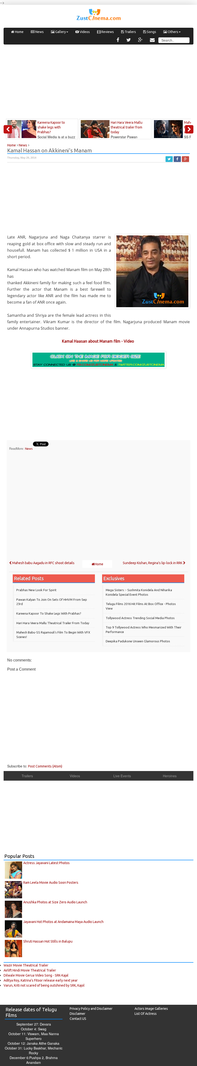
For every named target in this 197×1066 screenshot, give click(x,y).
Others (172, 32)
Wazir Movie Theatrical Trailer (26, 965)
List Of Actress (146, 1014)
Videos (84, 32)
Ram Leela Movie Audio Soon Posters (50, 882)
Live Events (122, 775)
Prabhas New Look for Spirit (36, 590)
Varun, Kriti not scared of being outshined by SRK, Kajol (44, 985)
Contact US (78, 1019)
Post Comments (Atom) (45, 766)
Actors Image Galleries (151, 1008)
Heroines (170, 775)
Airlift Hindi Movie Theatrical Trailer (30, 970)
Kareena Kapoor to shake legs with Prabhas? (48, 613)
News (39, 32)
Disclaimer (77, 1014)
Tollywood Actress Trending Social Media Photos (140, 618)
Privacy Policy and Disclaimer (91, 1008)
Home (19, 32)
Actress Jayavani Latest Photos (46, 863)
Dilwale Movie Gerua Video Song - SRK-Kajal (36, 975)
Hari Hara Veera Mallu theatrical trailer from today (52, 623)
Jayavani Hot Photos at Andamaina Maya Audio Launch (63, 922)
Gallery (60, 32)
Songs (151, 32)
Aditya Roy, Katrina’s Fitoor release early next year (41, 980)
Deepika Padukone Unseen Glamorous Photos (138, 641)
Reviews (107, 32)
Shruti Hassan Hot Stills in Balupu (48, 941)
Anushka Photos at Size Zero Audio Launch (55, 902)
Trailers (130, 32)
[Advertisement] (98, 82)
